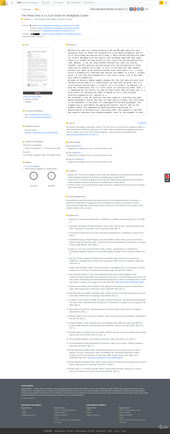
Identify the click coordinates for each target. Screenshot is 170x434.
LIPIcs (24, 410)
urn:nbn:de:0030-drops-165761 (40, 117)
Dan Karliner (40, 19)
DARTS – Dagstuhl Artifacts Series (65, 410)
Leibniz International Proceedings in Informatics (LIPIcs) (58, 28)
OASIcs (24, 412)
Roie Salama (51, 19)
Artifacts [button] (90, 2)
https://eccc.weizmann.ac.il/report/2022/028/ (41, 133)
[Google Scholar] (70, 222)
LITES (57, 417)
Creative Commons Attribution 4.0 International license (60, 34)
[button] (27, 3)
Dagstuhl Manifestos (61, 415)
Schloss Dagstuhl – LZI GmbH (63, 431)
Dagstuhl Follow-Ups (28, 415)
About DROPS (101, 431)
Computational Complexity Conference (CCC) (58, 31)
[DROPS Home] (12, 3)
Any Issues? (165, 426)
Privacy (117, 431)
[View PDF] (38, 68)
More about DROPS (28, 398)
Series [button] (47, 2)
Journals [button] (60, 2)
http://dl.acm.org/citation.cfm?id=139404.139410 (105, 358)
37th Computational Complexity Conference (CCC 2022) (58, 26)
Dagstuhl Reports (60, 412)
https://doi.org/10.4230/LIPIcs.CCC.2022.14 (82, 135)
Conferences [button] (75, 2)
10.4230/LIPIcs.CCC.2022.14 (39, 115)
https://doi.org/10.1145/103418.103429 (129, 282)
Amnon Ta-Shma (65, 19)
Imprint (110, 431)
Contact (123, 431)
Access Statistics (33, 166)
